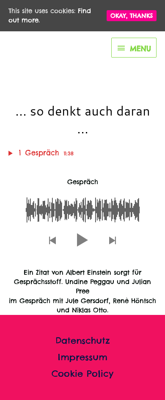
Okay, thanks (131, 15)
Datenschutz (82, 340)
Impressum (82, 357)
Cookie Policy (82, 373)
